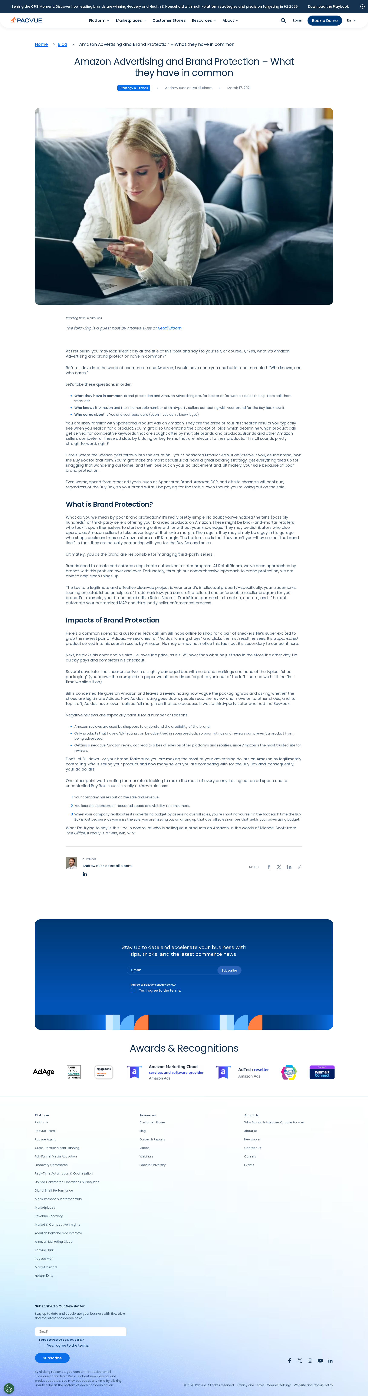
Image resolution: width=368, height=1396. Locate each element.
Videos (144, 1148)
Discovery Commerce (51, 1165)
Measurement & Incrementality (58, 1199)
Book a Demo (325, 20)
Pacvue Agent (45, 1139)
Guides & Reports (152, 1139)
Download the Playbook (328, 6)
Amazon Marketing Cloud (53, 1241)
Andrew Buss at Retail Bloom (189, 87)
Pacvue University (152, 1165)
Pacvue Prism (45, 1131)
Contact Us (252, 1148)
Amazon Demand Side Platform (58, 1233)
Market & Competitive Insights (57, 1224)
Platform (41, 1122)
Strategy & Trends (134, 88)
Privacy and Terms (250, 1385)
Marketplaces (45, 1207)
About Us (250, 1131)
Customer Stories (169, 20)
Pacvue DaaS (45, 1250)
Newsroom (252, 1139)
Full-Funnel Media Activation (56, 1156)
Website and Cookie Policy (313, 1385)
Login (297, 20)
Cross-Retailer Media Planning (57, 1148)
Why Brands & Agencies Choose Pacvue (274, 1122)
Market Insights (46, 1267)
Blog (62, 44)
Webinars (146, 1156)
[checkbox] (184, 990)
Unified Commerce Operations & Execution (67, 1182)
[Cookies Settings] (9, 1388)
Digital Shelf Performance (54, 1190)
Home (41, 44)
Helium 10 (42, 1276)
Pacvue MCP (44, 1259)
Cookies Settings (279, 1385)
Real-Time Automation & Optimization (64, 1173)
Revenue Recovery (49, 1216)
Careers (250, 1156)
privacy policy (165, 984)
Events (249, 1165)
